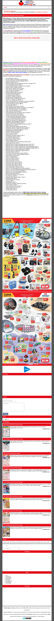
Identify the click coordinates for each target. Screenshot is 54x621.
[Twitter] (6, 419)
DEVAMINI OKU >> (47, 428)
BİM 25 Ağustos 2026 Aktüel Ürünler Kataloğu (13, 510)
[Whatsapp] (8, 419)
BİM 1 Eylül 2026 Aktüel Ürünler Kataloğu (12, 453)
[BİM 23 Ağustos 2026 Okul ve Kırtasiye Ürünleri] (6, 436)
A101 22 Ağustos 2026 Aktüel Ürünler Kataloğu (13, 525)
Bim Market (32, 542)
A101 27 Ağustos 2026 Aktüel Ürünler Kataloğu (13, 482)
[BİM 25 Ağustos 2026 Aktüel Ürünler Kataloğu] (6, 522)
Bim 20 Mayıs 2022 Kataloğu (16, 542)
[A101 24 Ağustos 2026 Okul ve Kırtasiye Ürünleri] (6, 450)
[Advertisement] (27, 51)
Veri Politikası (8, 576)
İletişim (7, 575)
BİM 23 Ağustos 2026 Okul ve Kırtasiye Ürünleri (23, 12)
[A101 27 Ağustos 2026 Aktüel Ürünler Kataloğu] (6, 493)
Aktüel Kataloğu (41, 616)
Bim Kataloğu (37, 542)
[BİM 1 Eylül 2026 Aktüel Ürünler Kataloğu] (6, 465)
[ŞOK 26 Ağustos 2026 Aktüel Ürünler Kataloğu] (6, 508)
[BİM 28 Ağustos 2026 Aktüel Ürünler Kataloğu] (6, 479)
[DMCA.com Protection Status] (27, 618)
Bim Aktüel (24, 542)
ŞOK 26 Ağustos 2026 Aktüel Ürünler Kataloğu (13, 496)
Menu (5, 7)
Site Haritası (29, 614)
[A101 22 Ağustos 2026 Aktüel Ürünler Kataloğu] (6, 537)
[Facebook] (4, 419)
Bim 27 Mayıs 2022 (45, 542)
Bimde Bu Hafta (6, 542)
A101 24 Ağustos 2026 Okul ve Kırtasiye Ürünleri (13, 439)
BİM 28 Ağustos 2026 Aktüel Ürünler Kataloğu (13, 467)
